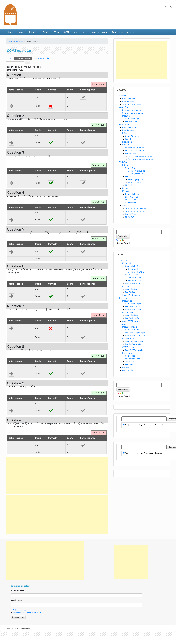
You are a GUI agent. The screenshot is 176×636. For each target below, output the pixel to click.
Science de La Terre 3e (135, 208)
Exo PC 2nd (130, 292)
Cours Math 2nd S (136, 269)
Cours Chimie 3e (135, 173)
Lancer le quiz (42, 58)
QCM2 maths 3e (19, 41)
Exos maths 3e (131, 197)
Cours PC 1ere (131, 315)
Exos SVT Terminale (134, 350)
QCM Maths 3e (132, 202)
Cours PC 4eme (132, 136)
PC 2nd (125, 286)
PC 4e (125, 133)
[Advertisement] (57, 475)
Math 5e (126, 116)
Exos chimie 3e (134, 182)
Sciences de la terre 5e (132, 113)
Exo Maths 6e (128, 101)
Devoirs (46, 32)
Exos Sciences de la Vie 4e (140, 156)
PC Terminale (128, 338)
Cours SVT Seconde (131, 295)
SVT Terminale (128, 347)
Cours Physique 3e (136, 171)
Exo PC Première (132, 318)
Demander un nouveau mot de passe (27, 612)
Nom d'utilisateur (19, 590)
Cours (21, 32)
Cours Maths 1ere (133, 303)
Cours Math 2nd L (136, 272)
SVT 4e (125, 145)
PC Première (127, 312)
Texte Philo (130, 361)
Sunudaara (25, 628)
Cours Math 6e (128, 98)
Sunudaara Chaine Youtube (171, 7)
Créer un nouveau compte (23, 610)
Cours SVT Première (131, 321)
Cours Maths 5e (132, 118)
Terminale (123, 324)
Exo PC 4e (129, 139)
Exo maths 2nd (131, 275)
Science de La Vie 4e (134, 147)
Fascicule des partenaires (123, 32)
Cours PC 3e (130, 168)
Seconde (123, 260)
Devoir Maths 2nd (133, 283)
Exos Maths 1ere (132, 306)
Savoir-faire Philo (132, 359)
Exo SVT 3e (130, 214)
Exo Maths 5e (131, 121)
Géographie (127, 370)
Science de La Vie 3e (134, 211)
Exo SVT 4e (130, 153)
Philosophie (127, 353)
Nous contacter (80, 32)
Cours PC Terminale (134, 341)
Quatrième (124, 124)
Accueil (11, 32)
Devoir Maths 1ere (133, 309)
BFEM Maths (130, 200)
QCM (66, 32)
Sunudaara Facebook (165, 7)
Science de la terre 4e (135, 150)
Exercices (33, 32)
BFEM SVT (129, 217)
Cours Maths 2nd (132, 266)
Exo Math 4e (128, 130)
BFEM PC (129, 185)
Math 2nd (126, 263)
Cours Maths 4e (129, 127)
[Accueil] (10, 14)
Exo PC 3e (129, 176)
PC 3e (125, 165)
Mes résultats (24, 58)
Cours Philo (130, 356)
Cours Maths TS (132, 330)
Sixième (122, 95)
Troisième (123, 162)
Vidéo (56, 32)
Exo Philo (129, 364)
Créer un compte (99, 32)
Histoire (125, 188)
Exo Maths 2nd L (135, 280)
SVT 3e (125, 205)
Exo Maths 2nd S (135, 277)
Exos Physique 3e (136, 179)
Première (123, 298)
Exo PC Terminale (133, 344)
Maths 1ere (127, 301)
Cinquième (124, 107)
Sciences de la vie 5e (131, 110)
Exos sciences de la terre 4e (140, 159)
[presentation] (24, 78)
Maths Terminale (129, 327)
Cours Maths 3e (132, 194)
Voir (10, 58)
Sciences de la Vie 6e (131, 104)
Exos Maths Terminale (135, 332)
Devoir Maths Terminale (135, 335)
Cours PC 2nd (131, 289)
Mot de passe (17, 600)
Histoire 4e (127, 142)
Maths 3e (126, 191)
